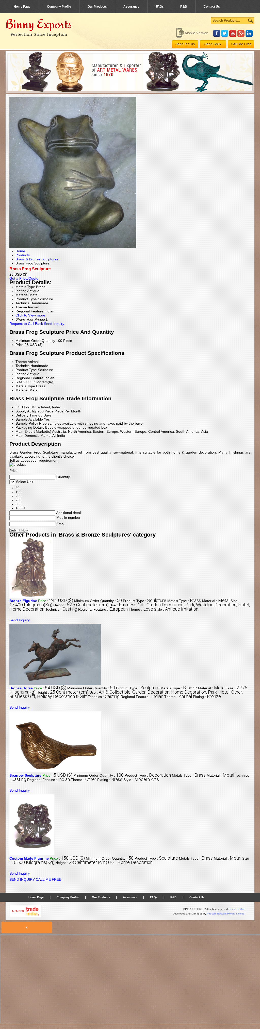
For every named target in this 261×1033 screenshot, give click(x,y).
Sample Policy (26, 423)
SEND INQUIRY (22, 879)
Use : (130, 863)
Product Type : (144, 601)
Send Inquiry (54, 324)
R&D (183, 6)
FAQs (160, 6)
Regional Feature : (103, 609)
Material (21, 390)
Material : (216, 601)
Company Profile (59, 6)
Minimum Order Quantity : (98, 601)
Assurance (131, 6)
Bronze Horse (21, 688)
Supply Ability (26, 411)
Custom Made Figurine (29, 858)
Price (19, 345)
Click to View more (30, 315)
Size (18, 382)
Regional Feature (29, 378)
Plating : (207, 697)
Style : (176, 609)
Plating (20, 374)
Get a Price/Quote (23, 278)
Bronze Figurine (23, 601)
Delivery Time (26, 415)
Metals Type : (184, 601)
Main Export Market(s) (33, 431)
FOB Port (22, 407)
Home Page (22, 6)
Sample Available (29, 419)
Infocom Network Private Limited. (226, 913)
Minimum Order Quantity (35, 341)
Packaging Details (29, 427)
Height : (80, 605)
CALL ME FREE (48, 879)
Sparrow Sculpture (25, 775)
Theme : (141, 609)
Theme (21, 362)
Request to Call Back (26, 324)
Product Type (26, 370)
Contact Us (212, 6)
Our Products (97, 6)
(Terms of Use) (237, 909)
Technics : (61, 609)
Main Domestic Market (33, 436)
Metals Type (25, 386)
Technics (22, 366)
